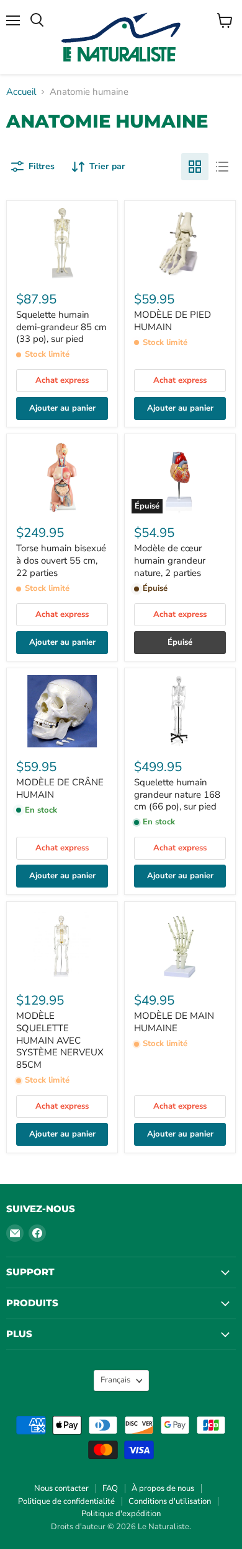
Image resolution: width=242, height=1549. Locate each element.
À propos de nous (163, 1488)
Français (115, 1379)
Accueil (21, 92)
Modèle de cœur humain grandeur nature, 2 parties (169, 560)
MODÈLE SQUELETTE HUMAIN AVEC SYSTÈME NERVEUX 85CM (60, 1040)
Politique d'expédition (121, 1513)
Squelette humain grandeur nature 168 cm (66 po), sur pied (177, 794)
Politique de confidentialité (66, 1501)
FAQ (110, 1488)
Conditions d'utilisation (169, 1501)
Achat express (62, 380)
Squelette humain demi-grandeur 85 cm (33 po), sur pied (61, 326)
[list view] (222, 166)
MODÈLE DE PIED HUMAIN (172, 320)
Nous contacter (61, 1488)
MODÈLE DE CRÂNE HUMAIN (60, 788)
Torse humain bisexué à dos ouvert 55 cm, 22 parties (61, 560)
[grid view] (194, 166)
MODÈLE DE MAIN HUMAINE (174, 1022)
